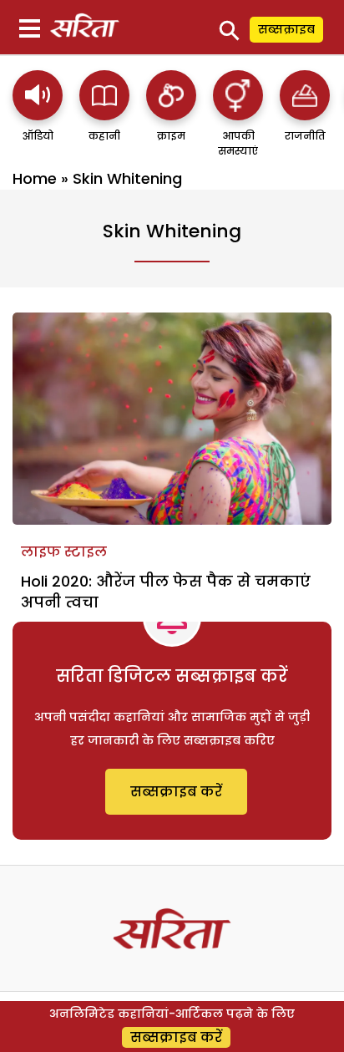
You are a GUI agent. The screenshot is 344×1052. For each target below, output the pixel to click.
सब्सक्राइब (286, 29)
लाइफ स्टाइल (64, 552)
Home (35, 178)
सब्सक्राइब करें (176, 791)
